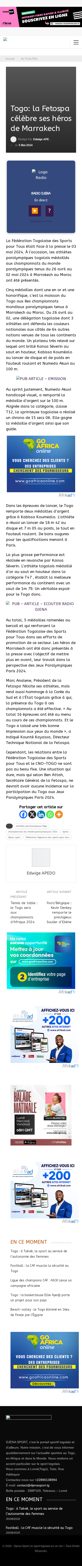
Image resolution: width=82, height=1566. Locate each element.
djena (66, 831)
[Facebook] (23, 814)
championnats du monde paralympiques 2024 (32, 831)
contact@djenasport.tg (33, 1485)
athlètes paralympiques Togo (31, 826)
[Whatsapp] (50, 814)
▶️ (34, 211)
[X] (32, 814)
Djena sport (14, 837)
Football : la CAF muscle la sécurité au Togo (39, 1528)
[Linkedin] (41, 814)
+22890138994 (46, 1480)
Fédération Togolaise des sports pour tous (47, 837)
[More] (59, 814)
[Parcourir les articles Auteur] (41, 857)
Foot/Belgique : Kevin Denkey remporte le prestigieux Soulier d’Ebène (59, 912)
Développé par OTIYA (41, 221)
